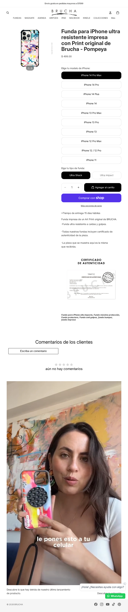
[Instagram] (102, 604)
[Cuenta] (110, 12)
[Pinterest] (119, 604)
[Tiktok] (114, 604)
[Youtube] (108, 604)
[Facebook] (96, 604)
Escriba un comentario (33, 351)
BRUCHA (18, 604)
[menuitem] (113, 18)
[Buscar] (7, 12)
